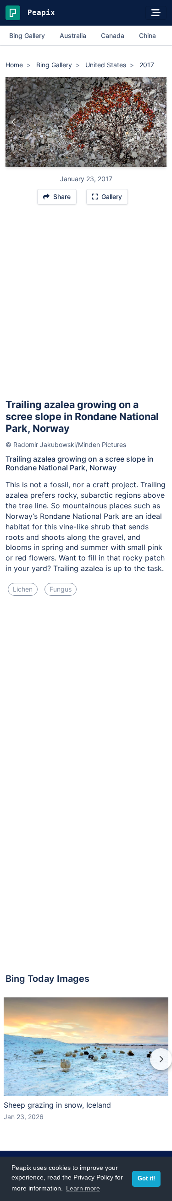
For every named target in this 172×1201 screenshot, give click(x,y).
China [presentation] (147, 35)
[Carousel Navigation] (86, 1065)
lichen (23, 589)
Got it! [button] (146, 1178)
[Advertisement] (86, 306)
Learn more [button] (83, 1188)
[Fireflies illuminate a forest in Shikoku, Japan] (158, 122)
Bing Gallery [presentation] (27, 35)
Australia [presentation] (73, 35)
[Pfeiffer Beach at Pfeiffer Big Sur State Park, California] (14, 122)
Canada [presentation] (112, 35)
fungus (61, 589)
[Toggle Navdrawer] (155, 13)
